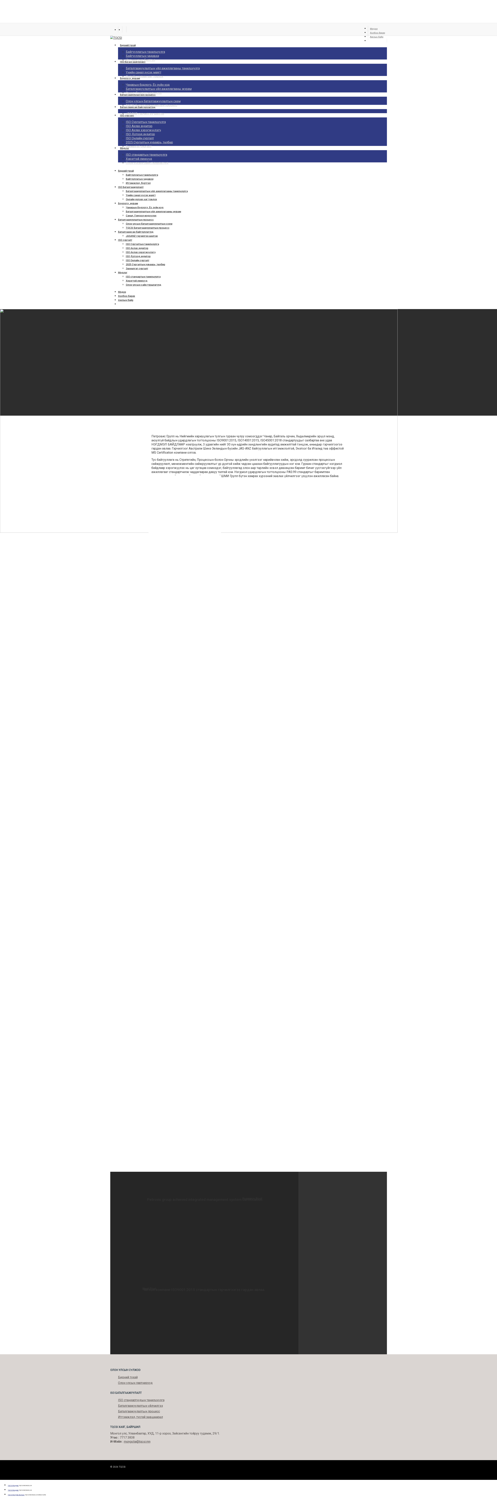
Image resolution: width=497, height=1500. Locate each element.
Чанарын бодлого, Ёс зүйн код (144, 207)
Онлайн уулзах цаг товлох (141, 199)
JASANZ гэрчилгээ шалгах (142, 235)
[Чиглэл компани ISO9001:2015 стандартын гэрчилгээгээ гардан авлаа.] (204, 1308)
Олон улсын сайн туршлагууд (143, 284)
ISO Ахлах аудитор (137, 248)
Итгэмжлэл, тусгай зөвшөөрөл (140, 1417)
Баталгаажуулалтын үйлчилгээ (140, 1406)
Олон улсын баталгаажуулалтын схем (149, 223)
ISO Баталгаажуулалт (131, 187)
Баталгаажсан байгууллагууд (135, 231)
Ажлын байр (125, 300)
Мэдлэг (122, 272)
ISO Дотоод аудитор (138, 256)
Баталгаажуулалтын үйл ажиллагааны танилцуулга (157, 191)
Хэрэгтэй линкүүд (136, 280)
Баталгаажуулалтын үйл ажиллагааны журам (153, 211)
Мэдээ (122, 291)
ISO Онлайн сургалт (137, 260)
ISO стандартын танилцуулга (143, 276)
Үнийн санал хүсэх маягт (141, 195)
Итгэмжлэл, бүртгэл (138, 183)
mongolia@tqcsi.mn (137, 1441)
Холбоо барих (126, 296)
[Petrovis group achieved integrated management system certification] (204, 1217)
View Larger (188, 513)
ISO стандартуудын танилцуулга (141, 1400)
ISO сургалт (125, 240)
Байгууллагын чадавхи (139, 178)
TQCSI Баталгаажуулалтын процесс (147, 227)
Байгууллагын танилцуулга (142, 174)
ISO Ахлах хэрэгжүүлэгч (141, 252)
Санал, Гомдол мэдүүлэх (141, 215)
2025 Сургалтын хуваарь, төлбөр (145, 264)
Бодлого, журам (128, 203)
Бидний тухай (126, 170)
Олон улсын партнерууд (135, 1383)
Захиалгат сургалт (137, 268)
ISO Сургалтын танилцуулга (142, 244)
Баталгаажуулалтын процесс (136, 219)
